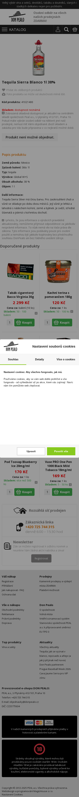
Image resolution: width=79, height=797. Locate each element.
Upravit (31, 451)
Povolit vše (61, 451)
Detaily (39, 359)
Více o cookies (66, 359)
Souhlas (13, 359)
